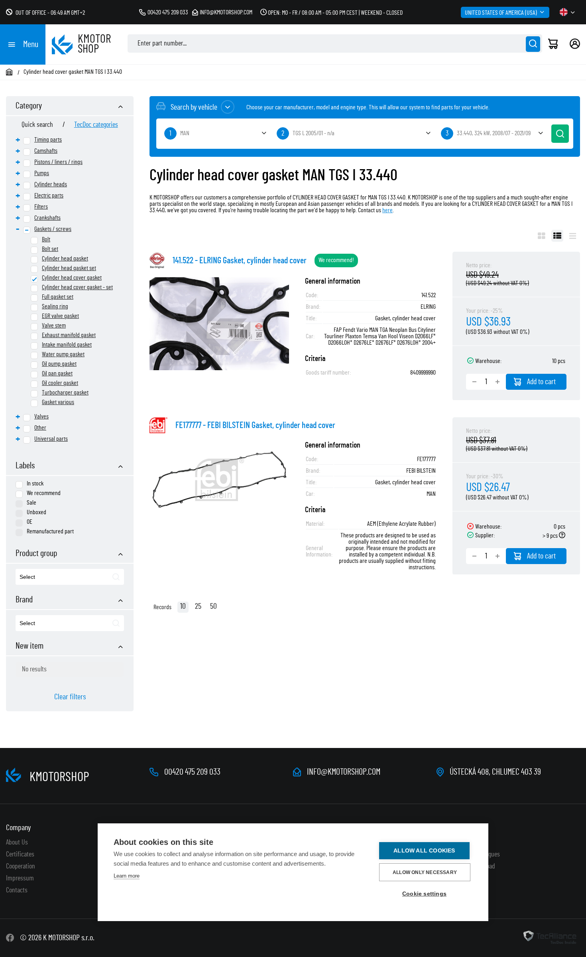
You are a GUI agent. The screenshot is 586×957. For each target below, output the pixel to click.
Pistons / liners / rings (58, 162)
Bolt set (50, 249)
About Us (17, 842)
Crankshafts (47, 218)
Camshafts (45, 151)
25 (198, 606)
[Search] (533, 44)
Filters (41, 206)
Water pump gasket (63, 354)
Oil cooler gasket (60, 383)
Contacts (17, 890)
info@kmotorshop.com (226, 12)
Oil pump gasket (59, 364)
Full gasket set (57, 297)
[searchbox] (57, 577)
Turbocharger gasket (65, 392)
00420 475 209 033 (167, 12)
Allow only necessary (425, 872)
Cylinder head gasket (65, 258)
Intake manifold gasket (67, 344)
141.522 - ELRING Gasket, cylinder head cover (240, 260)
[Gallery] (541, 236)
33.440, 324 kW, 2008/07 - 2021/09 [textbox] (494, 133)
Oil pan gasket (57, 373)
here (387, 210)
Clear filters (70, 697)
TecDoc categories (96, 124)
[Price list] (572, 236)
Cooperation (20, 866)
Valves (41, 416)
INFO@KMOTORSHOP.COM (343, 772)
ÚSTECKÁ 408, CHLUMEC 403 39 (495, 772)
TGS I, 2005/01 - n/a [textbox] (313, 133)
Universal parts (51, 439)
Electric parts (48, 195)
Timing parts (48, 139)
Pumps (41, 173)
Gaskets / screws (52, 229)
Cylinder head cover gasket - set (77, 287)
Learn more (127, 876)
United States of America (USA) (501, 13)
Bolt (46, 239)
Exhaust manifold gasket (69, 335)
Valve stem (54, 325)
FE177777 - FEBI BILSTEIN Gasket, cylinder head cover (255, 425)
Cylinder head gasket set (69, 268)
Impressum (20, 878)
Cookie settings (424, 894)
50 (213, 606)
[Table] (557, 236)
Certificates (20, 854)
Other (40, 427)
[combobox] (70, 577)
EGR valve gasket (60, 316)
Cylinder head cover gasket (72, 277)
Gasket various (58, 402)
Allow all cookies (424, 851)
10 (183, 606)
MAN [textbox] (184, 133)
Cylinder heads (50, 184)
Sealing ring (55, 306)
